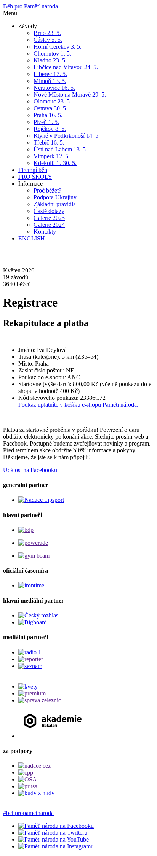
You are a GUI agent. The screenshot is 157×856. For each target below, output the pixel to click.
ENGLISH (31, 238)
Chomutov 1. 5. (52, 53)
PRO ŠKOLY (35, 176)
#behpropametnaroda (28, 813)
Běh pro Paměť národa (30, 6)
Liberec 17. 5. (50, 74)
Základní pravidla (55, 204)
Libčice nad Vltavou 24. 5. (66, 67)
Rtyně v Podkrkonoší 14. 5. (67, 135)
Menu (10, 13)
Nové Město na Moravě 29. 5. (70, 94)
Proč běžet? (47, 190)
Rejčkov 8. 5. (50, 129)
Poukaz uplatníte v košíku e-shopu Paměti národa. (78, 404)
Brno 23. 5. (47, 33)
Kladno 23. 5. (50, 60)
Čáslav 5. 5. (48, 40)
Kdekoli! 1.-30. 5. (55, 163)
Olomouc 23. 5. (52, 101)
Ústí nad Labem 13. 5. (60, 149)
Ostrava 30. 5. (50, 108)
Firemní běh (32, 170)
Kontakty (45, 231)
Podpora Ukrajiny (55, 197)
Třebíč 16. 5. (49, 142)
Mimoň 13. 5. (50, 81)
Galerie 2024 (49, 224)
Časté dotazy (49, 211)
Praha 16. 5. (48, 115)
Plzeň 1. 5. (46, 122)
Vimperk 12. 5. (52, 156)
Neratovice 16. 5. (54, 87)
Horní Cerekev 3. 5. (58, 46)
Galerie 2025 (49, 218)
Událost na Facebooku (30, 470)
